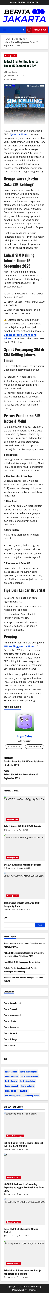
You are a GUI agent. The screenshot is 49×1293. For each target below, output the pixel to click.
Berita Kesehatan (11, 1027)
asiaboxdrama (11, 1071)
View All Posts (34, 746)
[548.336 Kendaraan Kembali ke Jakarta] (24, 847)
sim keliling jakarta (13, 1095)
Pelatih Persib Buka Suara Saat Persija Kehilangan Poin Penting (20, 969)
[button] (4, 29)
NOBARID (23, 1090)
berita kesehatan (27, 1081)
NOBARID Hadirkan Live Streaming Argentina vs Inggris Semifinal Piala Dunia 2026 (24, 954)
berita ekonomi (11, 1076)
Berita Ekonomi (10, 1009)
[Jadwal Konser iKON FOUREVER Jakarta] (24, 809)
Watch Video (40, 29)
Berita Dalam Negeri (12, 1003)
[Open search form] (23, 29)
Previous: (24, 761)
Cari (6, 917)
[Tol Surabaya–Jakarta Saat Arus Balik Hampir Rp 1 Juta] (24, 885)
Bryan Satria (11, 72)
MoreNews (17, 1289)
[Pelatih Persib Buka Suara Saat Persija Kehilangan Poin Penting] (24, 1253)
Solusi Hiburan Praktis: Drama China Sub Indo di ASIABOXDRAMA (23, 1144)
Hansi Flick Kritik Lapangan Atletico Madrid (22, 962)
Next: (21, 774)
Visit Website (14, 746)
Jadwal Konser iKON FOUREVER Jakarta (22, 826)
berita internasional (29, 1076)
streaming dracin (32, 1095)
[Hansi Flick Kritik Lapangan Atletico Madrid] (24, 1211)
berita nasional (11, 1085)
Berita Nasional (10, 1033)
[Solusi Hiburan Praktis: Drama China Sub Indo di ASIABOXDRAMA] (24, 1125)
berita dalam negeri (28, 1071)
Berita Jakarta (10, 56)
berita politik (10, 1090)
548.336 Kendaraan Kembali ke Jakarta (22, 864)
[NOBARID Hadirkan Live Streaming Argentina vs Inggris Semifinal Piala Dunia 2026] (24, 1167)
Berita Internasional (12, 1015)
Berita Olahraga (10, 1039)
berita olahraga (27, 1085)
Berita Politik (9, 1045)
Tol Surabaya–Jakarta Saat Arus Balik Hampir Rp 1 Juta (21, 904)
